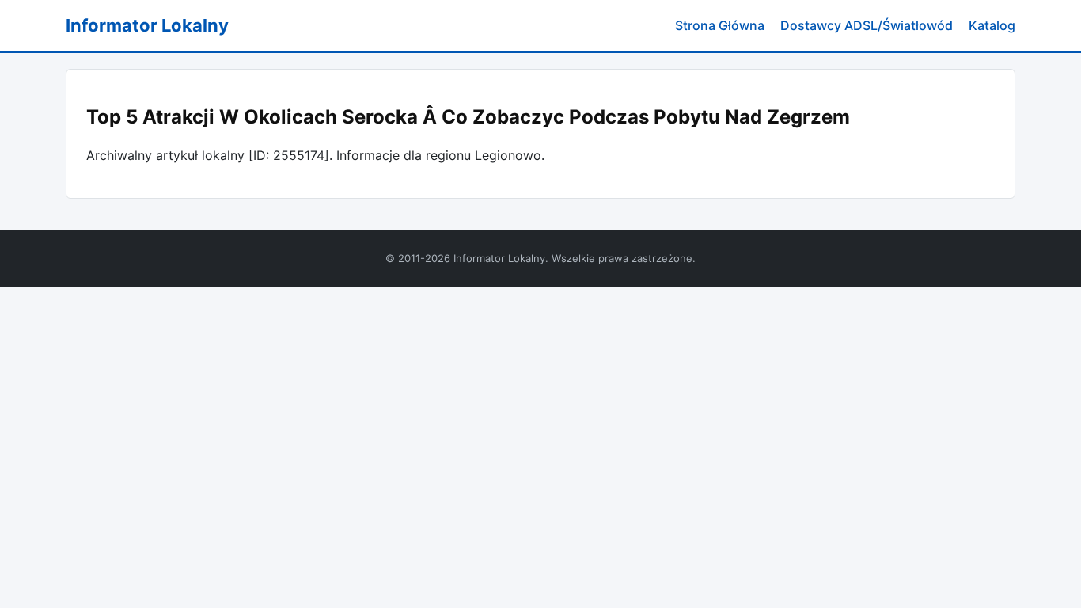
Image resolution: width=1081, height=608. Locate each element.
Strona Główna (719, 25)
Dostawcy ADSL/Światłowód (866, 25)
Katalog (992, 25)
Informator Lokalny (147, 25)
